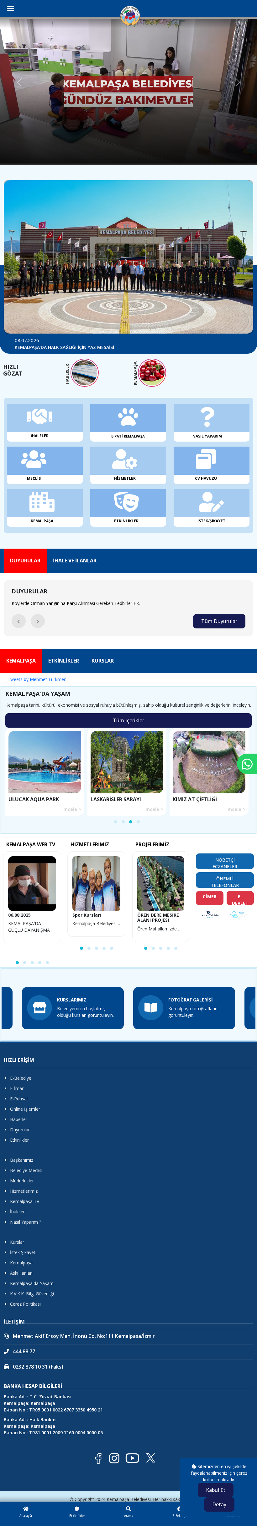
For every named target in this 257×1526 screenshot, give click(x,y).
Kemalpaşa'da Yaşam (32, 1283)
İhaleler (17, 1212)
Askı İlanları (21, 1273)
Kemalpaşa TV (24, 1201)
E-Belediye (20, 1078)
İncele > (72, 809)
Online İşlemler (25, 1109)
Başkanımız (21, 1160)
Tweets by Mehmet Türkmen (37, 679)
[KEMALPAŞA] (152, 373)
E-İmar (17, 1088)
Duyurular (20, 1130)
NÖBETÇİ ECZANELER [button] (224, 863)
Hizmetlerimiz (24, 1191)
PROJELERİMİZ (152, 844)
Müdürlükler (22, 1181)
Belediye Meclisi (26, 1170)
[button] (19, 621)
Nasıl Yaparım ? (25, 1222)
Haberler (18, 1119)
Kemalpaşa (21, 1263)
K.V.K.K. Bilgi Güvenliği (32, 1294)
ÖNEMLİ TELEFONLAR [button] (225, 882)
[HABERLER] (85, 373)
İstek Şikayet (22, 1252)
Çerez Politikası (25, 1304)
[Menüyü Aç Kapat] (10, 8)
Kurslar (17, 1242)
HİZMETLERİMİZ (90, 844)
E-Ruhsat (19, 1099)
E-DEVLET (240, 899)
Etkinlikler (19, 1140)
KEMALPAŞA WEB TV (30, 844)
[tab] (25, 561)
